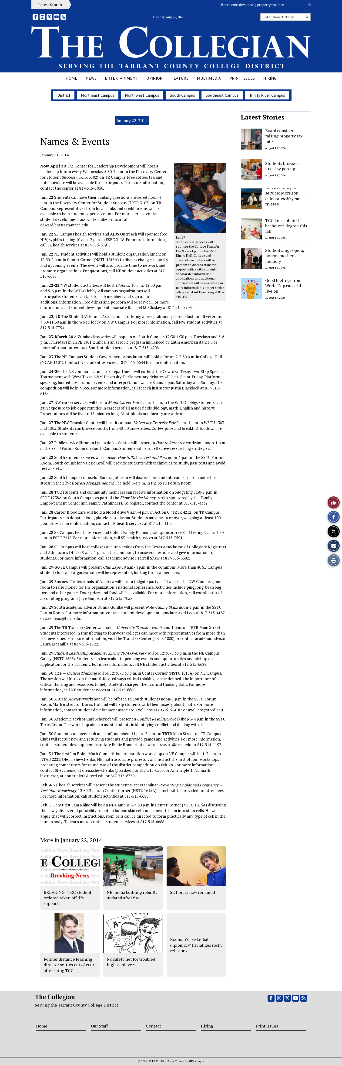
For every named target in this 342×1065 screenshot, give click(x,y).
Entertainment (121, 78)
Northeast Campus (97, 95)
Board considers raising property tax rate (239, 4)
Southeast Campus (222, 95)
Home (71, 78)
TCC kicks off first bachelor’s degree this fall (286, 226)
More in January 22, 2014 (71, 840)
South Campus (182, 95)
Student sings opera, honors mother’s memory (284, 255)
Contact (153, 1026)
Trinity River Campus (267, 95)
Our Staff (99, 1026)
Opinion (154, 78)
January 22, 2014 (132, 120)
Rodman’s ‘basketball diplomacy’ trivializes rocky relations (196, 944)
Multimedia (209, 78)
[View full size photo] (200, 198)
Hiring (270, 78)
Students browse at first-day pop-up (283, 165)
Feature (179, 78)
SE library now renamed (192, 892)
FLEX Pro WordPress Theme (166, 1061)
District (63, 95)
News (91, 78)
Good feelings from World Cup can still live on (283, 285)
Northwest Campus (142, 95)
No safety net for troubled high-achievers (131, 961)
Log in (200, 1061)
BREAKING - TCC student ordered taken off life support (67, 897)
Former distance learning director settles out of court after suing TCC (70, 964)
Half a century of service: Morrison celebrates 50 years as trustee (285, 196)
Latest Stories (263, 117)
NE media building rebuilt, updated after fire (132, 895)
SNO (191, 1061)
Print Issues (242, 78)
